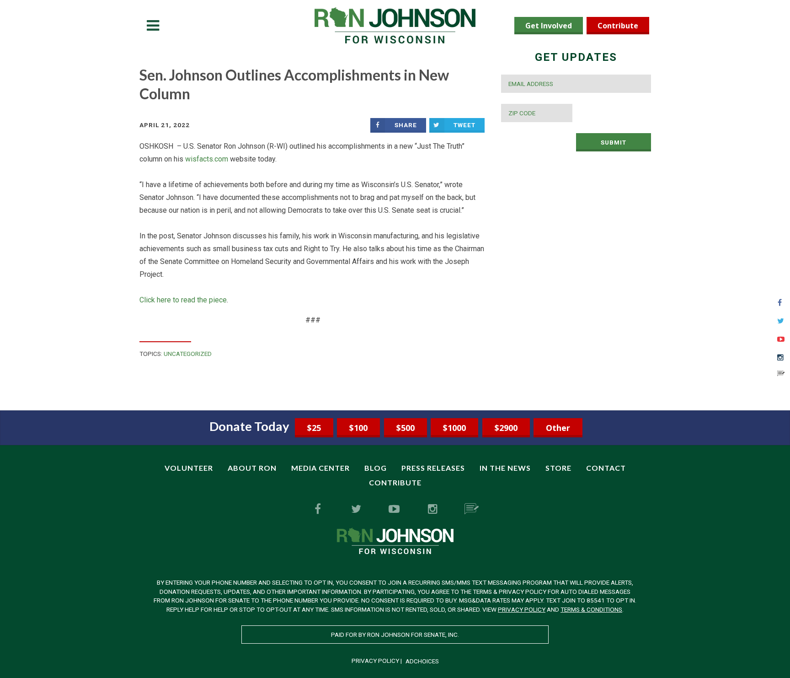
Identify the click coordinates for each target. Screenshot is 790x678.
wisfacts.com (206, 159)
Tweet (464, 125)
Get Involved (548, 26)
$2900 (506, 427)
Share (406, 125)
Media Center (320, 467)
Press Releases (433, 467)
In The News (505, 467)
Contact (606, 467)
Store (558, 467)
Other (558, 427)
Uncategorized (188, 353)
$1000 (454, 427)
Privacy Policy (521, 609)
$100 (358, 427)
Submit (613, 142)
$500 (405, 427)
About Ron (252, 467)
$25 (314, 427)
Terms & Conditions (591, 609)
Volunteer (189, 467)
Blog (375, 467)
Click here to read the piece (183, 300)
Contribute (618, 26)
